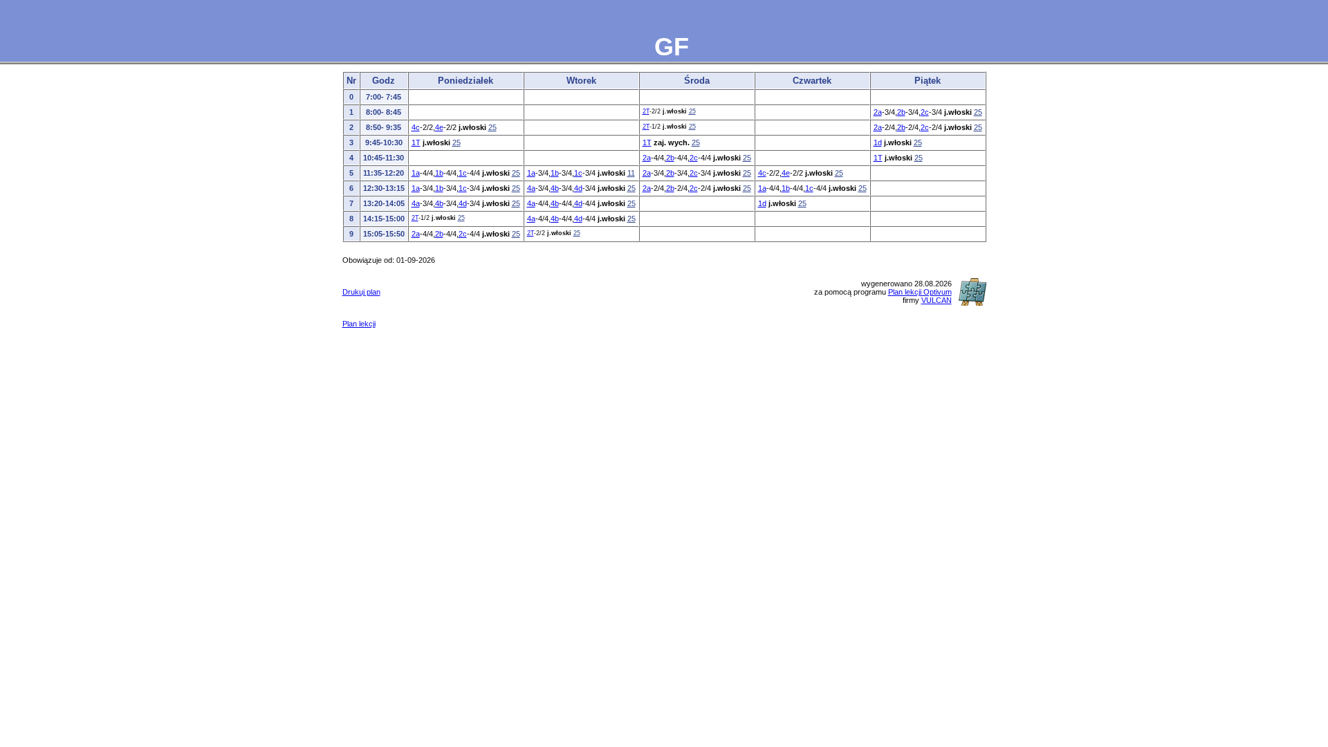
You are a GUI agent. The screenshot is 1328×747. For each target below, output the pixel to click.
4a (531, 188)
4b (555, 188)
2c (925, 112)
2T (646, 111)
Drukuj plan (361, 292)
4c (416, 127)
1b (439, 173)
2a (878, 112)
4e (439, 127)
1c (463, 173)
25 (692, 111)
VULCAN (936, 300)
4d (578, 188)
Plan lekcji (359, 324)
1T (416, 142)
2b (901, 112)
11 (631, 173)
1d (878, 142)
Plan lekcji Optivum (920, 292)
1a (416, 173)
